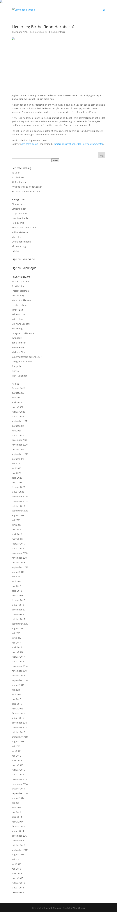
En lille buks (18, 177)
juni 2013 (16, 864)
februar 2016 (18, 713)
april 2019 (17, 534)
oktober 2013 (18, 845)
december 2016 (20, 666)
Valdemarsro (18, 314)
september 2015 (20, 736)
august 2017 (18, 628)
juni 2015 (16, 751)
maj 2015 (16, 755)
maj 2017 (16, 642)
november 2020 (20, 444)
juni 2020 (16, 468)
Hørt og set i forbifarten (24, 227)
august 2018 (18, 572)
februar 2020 (18, 487)
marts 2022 (17, 407)
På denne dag (19, 246)
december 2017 (20, 609)
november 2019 (20, 501)
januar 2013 (18, 887)
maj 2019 (16, 529)
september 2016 (20, 680)
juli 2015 (16, 746)
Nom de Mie (18, 347)
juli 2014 (16, 802)
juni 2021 (16, 430)
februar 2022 (18, 411)
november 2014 (20, 784)
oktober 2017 (18, 619)
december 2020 (20, 439)
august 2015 (18, 741)
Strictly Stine (18, 286)
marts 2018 (17, 595)
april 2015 (17, 760)
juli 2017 (16, 633)
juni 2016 (16, 694)
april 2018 (17, 590)
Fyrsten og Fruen (20, 281)
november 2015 (20, 727)
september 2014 (20, 793)
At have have (18, 204)
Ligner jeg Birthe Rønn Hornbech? (43, 26)
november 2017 (20, 614)
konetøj (57, 143)
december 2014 (20, 779)
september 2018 (20, 567)
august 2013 (18, 854)
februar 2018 (18, 600)
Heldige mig (18, 222)
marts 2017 (17, 652)
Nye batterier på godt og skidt (27, 186)
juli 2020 (16, 463)
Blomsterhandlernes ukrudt (26, 191)
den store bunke (38, 31)
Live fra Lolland (19, 305)
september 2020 (20, 454)
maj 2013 (16, 868)
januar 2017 (18, 661)
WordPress (79, 907)
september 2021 (20, 421)
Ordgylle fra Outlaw (22, 361)
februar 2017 (18, 656)
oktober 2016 (18, 675)
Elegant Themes (52, 907)
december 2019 (20, 496)
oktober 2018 (18, 562)
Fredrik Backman (20, 290)
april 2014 (17, 816)
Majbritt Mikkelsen (21, 300)
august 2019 (18, 515)
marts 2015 (17, 765)
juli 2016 (16, 689)
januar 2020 (18, 491)
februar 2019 (18, 543)
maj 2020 (16, 473)
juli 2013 (16, 859)
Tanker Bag (17, 309)
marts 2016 (17, 708)
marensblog (18, 295)
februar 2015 (18, 769)
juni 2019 (16, 524)
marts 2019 (17, 538)
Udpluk (15, 251)
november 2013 (20, 840)
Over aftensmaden (21, 241)
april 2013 (17, 873)
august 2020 (18, 458)
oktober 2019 (18, 506)
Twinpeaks (17, 337)
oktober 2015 (18, 732)
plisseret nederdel (71, 143)
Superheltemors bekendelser (26, 356)
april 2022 (17, 402)
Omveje (16, 370)
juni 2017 (16, 637)
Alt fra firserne (19, 182)
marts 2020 (17, 482)
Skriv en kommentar (93, 143)
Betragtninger (19, 208)
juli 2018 (16, 576)
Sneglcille (16, 366)
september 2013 (20, 850)
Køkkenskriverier (20, 232)
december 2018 (20, 553)
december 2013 (20, 835)
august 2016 (18, 685)
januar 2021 (18, 435)
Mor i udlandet (19, 375)
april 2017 (17, 647)
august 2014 (18, 798)
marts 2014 (17, 821)
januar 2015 (18, 774)
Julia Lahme (18, 319)
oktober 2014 (18, 788)
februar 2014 (18, 826)
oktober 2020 (18, 449)
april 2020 (17, 477)
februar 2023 (18, 388)
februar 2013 (18, 882)
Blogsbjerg (17, 328)
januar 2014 (18, 831)
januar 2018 (18, 604)
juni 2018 (16, 581)
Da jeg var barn (19, 213)
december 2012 (20, 892)
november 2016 (20, 670)
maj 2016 (16, 699)
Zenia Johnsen (19, 342)
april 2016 (17, 703)
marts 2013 (17, 878)
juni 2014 (16, 807)
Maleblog (16, 237)
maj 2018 (16, 586)
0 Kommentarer (57, 31)
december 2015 (20, 722)
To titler (16, 172)
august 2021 (18, 425)
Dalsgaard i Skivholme (23, 333)
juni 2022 (16, 397)
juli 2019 (16, 520)
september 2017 (20, 623)
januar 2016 (18, 717)
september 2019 (20, 510)
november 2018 (20, 557)
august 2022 (18, 392)
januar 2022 (18, 416)
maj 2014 (16, 812)
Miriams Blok (18, 352)
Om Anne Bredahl (21, 323)
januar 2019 (18, 548)
